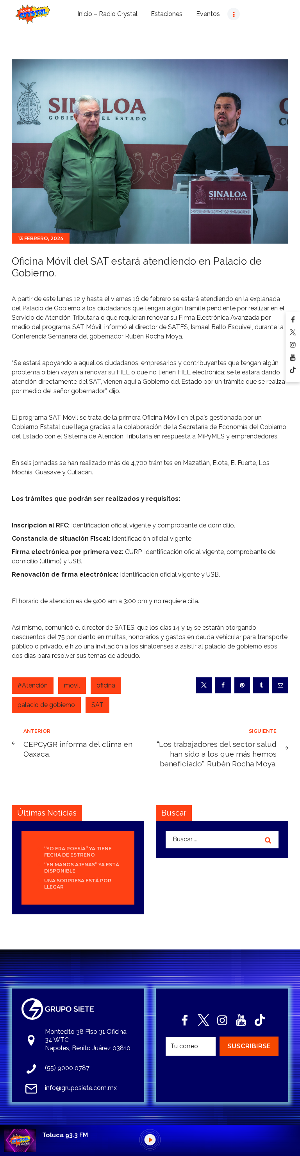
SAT (97, 705)
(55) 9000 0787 (67, 1068)
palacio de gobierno (46, 705)
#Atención (33, 685)
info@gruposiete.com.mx (81, 1088)
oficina (105, 685)
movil (72, 685)
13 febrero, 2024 (40, 238)
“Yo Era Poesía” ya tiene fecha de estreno (78, 852)
